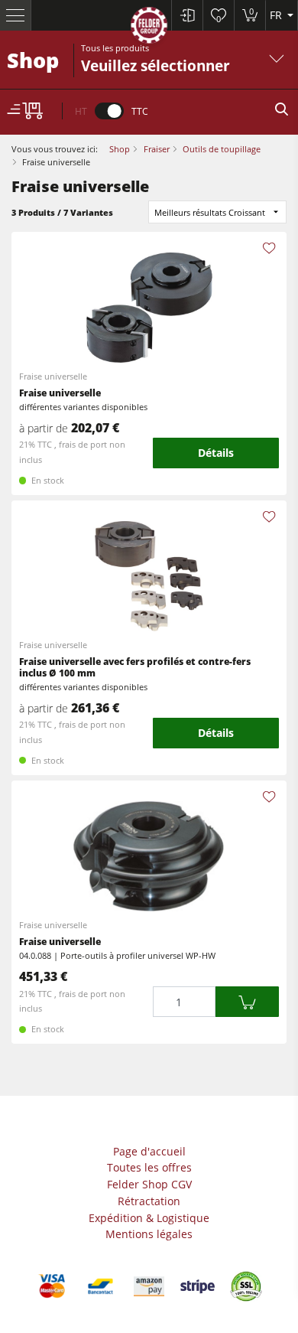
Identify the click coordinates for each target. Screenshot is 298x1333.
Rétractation (149, 1201)
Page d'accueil (149, 1151)
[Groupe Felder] (149, 28)
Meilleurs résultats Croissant (209, 212)
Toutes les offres (149, 1167)
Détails (216, 452)
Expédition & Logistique (149, 1218)
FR (277, 15)
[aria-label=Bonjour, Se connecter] (186, 15)
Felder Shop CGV (149, 1184)
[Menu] (15, 15)
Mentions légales (149, 1234)
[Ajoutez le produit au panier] (246, 1002)
